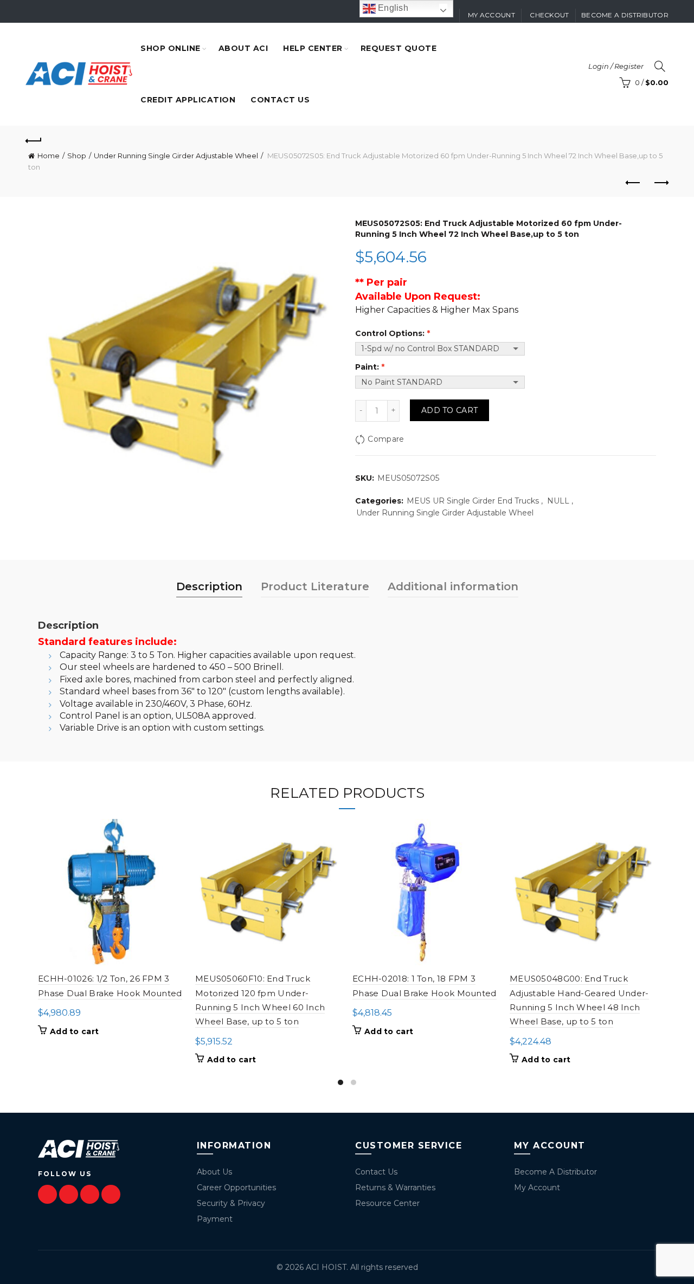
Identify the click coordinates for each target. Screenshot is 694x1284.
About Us (214, 1172)
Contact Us (376, 1172)
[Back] (33, 139)
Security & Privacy (231, 1203)
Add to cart (449, 410)
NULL (558, 501)
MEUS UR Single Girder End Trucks (473, 501)
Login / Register (616, 66)
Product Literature (315, 586)
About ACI (243, 48)
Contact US (280, 100)
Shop (76, 155)
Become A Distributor (555, 1172)
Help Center (313, 48)
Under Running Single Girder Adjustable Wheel (176, 155)
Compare (386, 439)
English (392, 7)
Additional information (453, 586)
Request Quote (399, 48)
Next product (660, 183)
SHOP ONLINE (170, 48)
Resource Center (387, 1203)
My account (491, 15)
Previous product (633, 183)
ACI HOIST (326, 1267)
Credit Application (187, 100)
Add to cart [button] (74, 1031)
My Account (537, 1187)
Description (209, 586)
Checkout (549, 15)
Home (48, 155)
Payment (215, 1219)
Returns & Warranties (395, 1187)
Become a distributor (625, 15)
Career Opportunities (236, 1187)
